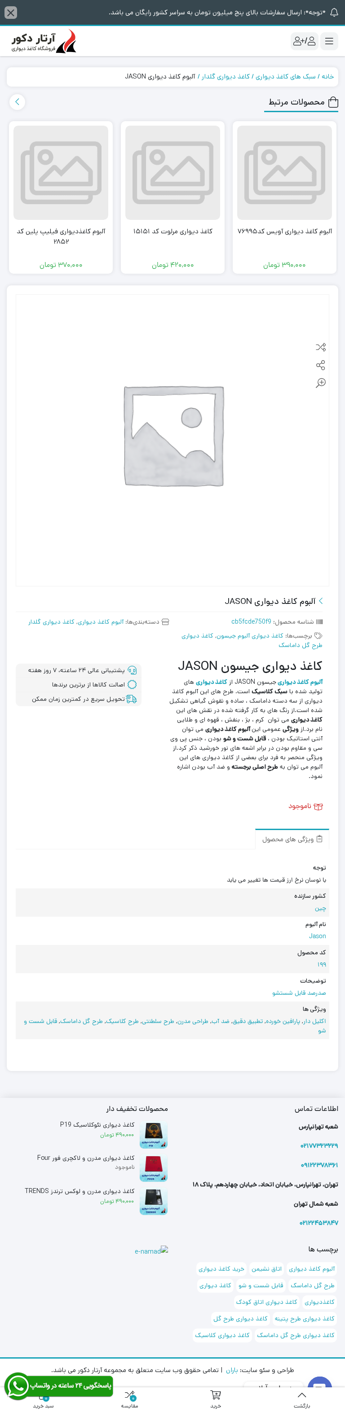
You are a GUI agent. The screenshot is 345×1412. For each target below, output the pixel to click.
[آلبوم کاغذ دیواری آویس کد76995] (284, 173)
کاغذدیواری (320, 1302)
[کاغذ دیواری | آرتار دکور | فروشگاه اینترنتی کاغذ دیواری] (43, 41)
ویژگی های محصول (288, 840)
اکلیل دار (314, 1022)
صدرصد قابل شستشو (299, 993)
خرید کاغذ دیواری (221, 1268)
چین (320, 909)
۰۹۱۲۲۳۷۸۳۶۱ (319, 1165)
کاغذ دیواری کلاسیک (222, 1335)
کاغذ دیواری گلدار (226, 76)
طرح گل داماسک (81, 1022)
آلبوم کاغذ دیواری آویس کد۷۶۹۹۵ (285, 231)
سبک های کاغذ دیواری (286, 76)
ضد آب (221, 1022)
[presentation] (17, 102)
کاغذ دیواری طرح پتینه (305, 1318)
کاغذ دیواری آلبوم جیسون (250, 635)
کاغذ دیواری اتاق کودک (266, 1302)
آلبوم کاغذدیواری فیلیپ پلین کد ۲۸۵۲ (61, 236)
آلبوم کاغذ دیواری (101, 621)
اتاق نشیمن (267, 1268)
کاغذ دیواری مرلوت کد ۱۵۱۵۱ (172, 231)
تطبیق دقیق (248, 1022)
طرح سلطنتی (158, 1022)
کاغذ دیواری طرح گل (240, 1318)
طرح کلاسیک (122, 1022)
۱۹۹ (322, 965)
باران (232, 1370)
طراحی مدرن (192, 1022)
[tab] (292, 839)
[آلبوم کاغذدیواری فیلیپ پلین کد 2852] (60, 173)
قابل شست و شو (261, 1285)
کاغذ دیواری (215, 1285)
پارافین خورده (283, 1022)
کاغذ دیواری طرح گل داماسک (296, 1335)
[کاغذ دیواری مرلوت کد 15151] (172, 173)
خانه (328, 76)
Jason (317, 937)
